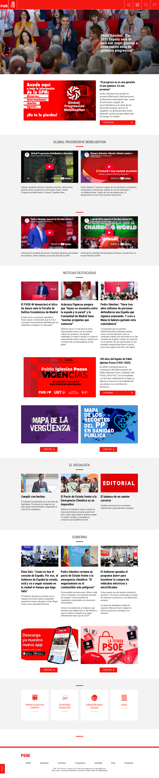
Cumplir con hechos (33, 496)
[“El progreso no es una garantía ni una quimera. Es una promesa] (60, 100)
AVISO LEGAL (56, 771)
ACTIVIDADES (108, 393)
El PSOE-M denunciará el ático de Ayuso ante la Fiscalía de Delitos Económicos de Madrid (39, 308)
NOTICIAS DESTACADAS (79, 273)
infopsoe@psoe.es (100, 769)
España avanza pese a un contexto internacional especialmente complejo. (117, 506)
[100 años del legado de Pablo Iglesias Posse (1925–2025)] (60, 377)
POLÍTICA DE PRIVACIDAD (68, 771)
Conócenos (62, 763)
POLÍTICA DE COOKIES (83, 771)
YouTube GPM (108, 123)
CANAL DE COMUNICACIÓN (99, 771)
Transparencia (80, 763)
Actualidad (98, 763)
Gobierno (79, 537)
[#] (128, 4)
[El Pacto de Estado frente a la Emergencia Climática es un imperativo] (79, 484)
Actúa (113, 763)
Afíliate (28, 763)
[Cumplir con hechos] (39, 484)
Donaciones (44, 763)
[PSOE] (14, 4)
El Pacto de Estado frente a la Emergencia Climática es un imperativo (79, 500)
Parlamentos (128, 763)
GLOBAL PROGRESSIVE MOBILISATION (79, 142)
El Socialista (79, 465)
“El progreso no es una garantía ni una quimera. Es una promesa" (117, 86)
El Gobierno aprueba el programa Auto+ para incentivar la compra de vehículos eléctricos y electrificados (115, 579)
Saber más (48, 449)
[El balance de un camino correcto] (119, 484)
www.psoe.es (89, 769)
